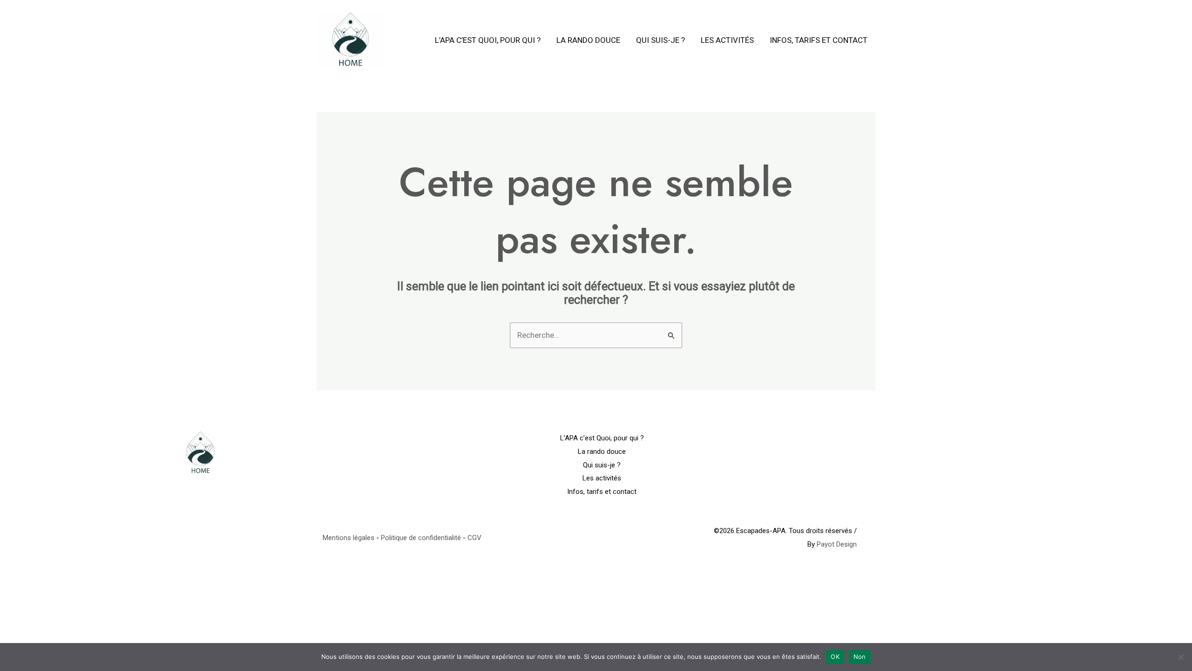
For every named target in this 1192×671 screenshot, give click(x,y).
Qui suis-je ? (660, 40)
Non (859, 656)
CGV (474, 538)
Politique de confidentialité (421, 538)
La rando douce (588, 40)
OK (835, 656)
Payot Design (837, 544)
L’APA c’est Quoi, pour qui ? (488, 40)
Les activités (727, 40)
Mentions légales (348, 538)
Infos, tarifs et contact (818, 40)
